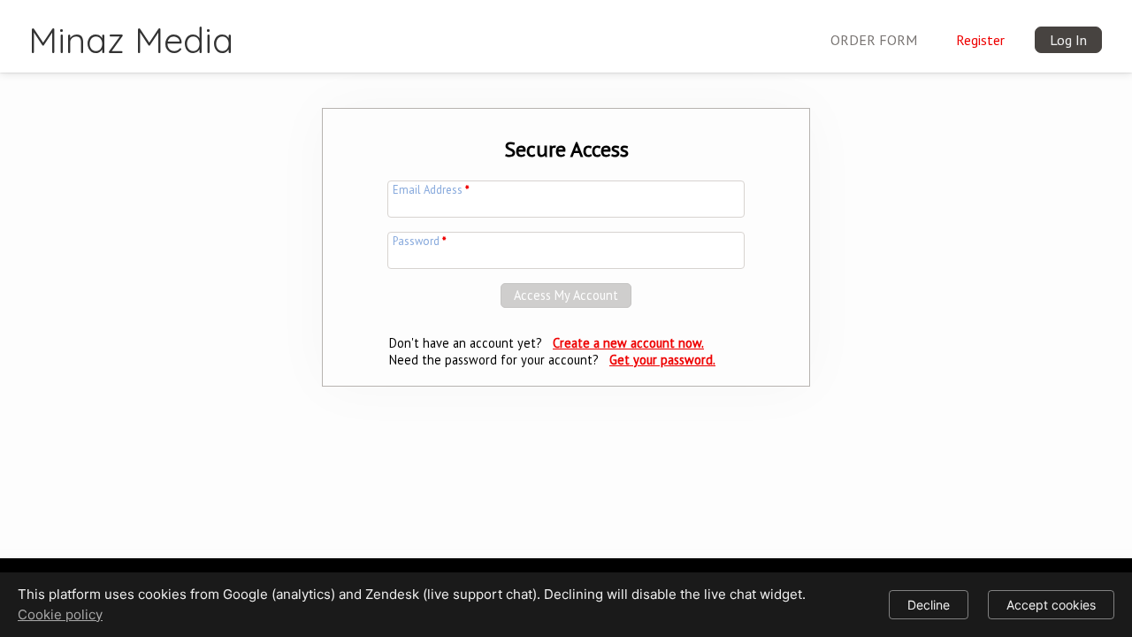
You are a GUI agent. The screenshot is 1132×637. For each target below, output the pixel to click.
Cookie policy (60, 614)
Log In (1068, 40)
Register (980, 40)
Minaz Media (130, 40)
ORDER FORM (873, 40)
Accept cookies (1051, 604)
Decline (928, 604)
